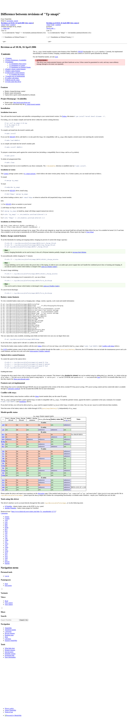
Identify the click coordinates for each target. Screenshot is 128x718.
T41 (3, 463)
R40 (3, 437)
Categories (4, 513)
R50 (3, 439)
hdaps (40, 346)
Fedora (64, 116)
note (67, 420)
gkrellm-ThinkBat (10, 508)
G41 (3, 430)
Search (3, 616)
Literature (8, 639)
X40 (3, 487)
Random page (9, 635)
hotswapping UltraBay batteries (40, 351)
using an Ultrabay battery (49, 266)
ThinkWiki (8, 628)
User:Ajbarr (90, 232)
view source (29, 23)
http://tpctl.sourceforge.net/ (21, 102)
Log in (7, 576)
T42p (3, 470)
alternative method (14, 389)
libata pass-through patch (21, 379)
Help (6, 637)
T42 (3, 468)
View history (9, 604)
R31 (3, 434)
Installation (22, 401)
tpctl (56, 57)
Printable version (10, 653)
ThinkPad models (10, 630)
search (16, 21)
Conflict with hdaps (108, 346)
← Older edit (5, 28)
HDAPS (12, 137)
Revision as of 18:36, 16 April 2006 (12, 23)
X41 (3, 489)
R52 (3, 446)
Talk (7, 25)
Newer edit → (50, 28)
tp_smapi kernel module (32, 104)
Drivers (7, 561)
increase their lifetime (79, 252)
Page (6, 584)
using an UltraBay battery (51, 286)
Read (6, 601)
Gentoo (6, 173)
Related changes (10, 650)
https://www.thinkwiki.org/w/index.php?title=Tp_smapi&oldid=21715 (33, 511)
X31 (3, 482)
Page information (10, 657)
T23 (3, 456)
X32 (3, 485)
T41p (3, 466)
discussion (41, 493)
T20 (3, 451)
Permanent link (9, 655)
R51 (3, 444)
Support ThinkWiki (11, 640)
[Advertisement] (37, 5)
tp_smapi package (30, 173)
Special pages (9, 652)
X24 (3, 480)
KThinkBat (8, 506)
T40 (3, 458)
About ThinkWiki (10, 710)
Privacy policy (9, 708)
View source (9, 603)
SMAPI (80, 51)
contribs (12, 25)
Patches (7, 563)
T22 (3, 454)
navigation (10, 21)
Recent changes (10, 633)
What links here (10, 648)
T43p (3, 475)
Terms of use (9, 712)
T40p (3, 461)
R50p (3, 442)
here (98, 377)
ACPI (5, 349)
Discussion (8, 585)
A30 (3, 425)
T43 (3, 473)
